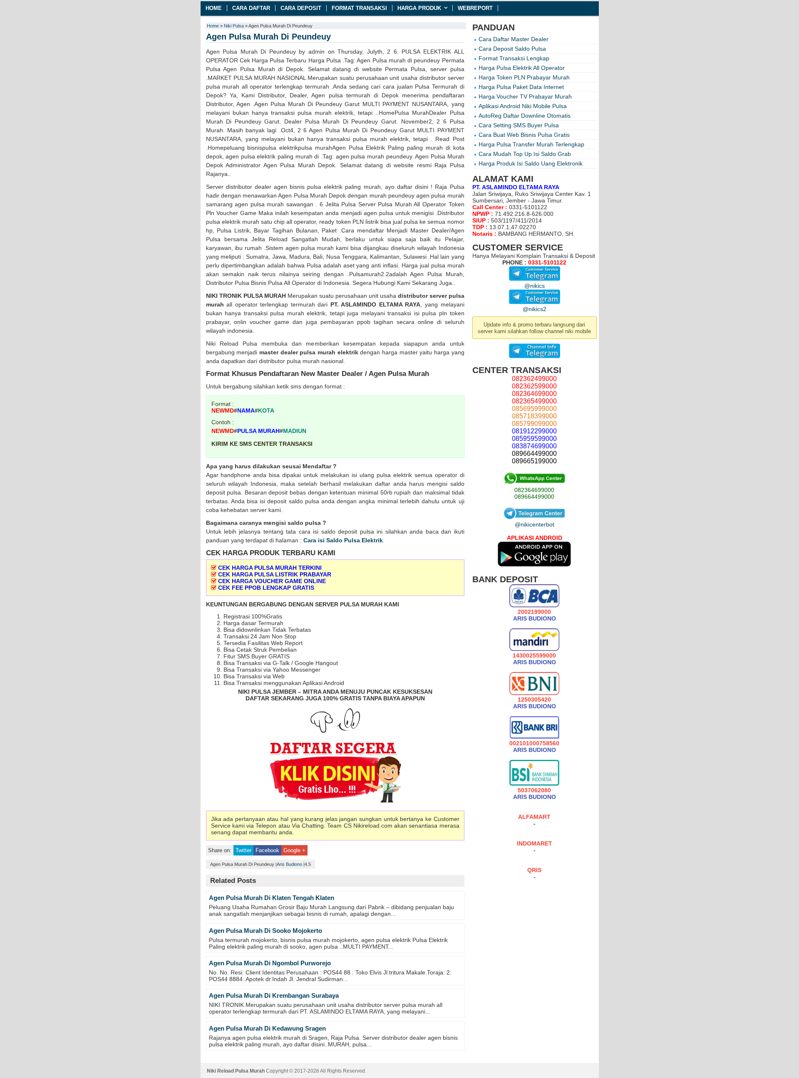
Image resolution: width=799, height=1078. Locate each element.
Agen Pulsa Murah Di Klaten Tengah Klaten (271, 897)
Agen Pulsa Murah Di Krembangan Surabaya (274, 995)
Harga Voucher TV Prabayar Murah (525, 96)
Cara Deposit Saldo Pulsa (512, 48)
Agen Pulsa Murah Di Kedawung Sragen (267, 1028)
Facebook (267, 850)
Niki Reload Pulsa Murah (236, 1071)
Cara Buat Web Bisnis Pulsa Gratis (524, 134)
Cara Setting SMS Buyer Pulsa (519, 125)
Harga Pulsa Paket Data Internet (521, 87)
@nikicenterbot (534, 524)
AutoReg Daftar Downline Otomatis (525, 115)
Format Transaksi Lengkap (514, 58)
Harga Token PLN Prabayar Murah (524, 77)
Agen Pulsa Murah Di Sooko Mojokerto (265, 930)
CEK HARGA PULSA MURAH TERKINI (270, 567)
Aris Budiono (289, 864)
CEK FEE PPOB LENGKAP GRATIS (266, 587)
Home (214, 8)
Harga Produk (419, 8)
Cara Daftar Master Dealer (513, 39)
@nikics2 (534, 309)
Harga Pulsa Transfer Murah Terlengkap (531, 144)
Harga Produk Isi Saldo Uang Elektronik (531, 163)
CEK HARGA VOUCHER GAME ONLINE (272, 581)
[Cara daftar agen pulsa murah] (335, 773)
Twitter (243, 850)
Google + (294, 850)
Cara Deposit (300, 8)
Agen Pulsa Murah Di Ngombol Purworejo (270, 963)
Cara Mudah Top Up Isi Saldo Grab (525, 154)
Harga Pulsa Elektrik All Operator (522, 67)
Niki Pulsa (234, 25)
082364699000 (534, 490)
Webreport (475, 8)
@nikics (534, 285)
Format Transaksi (359, 8)
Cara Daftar (251, 8)
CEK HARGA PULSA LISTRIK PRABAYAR (274, 574)
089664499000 (534, 496)
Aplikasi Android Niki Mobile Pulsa (523, 106)
